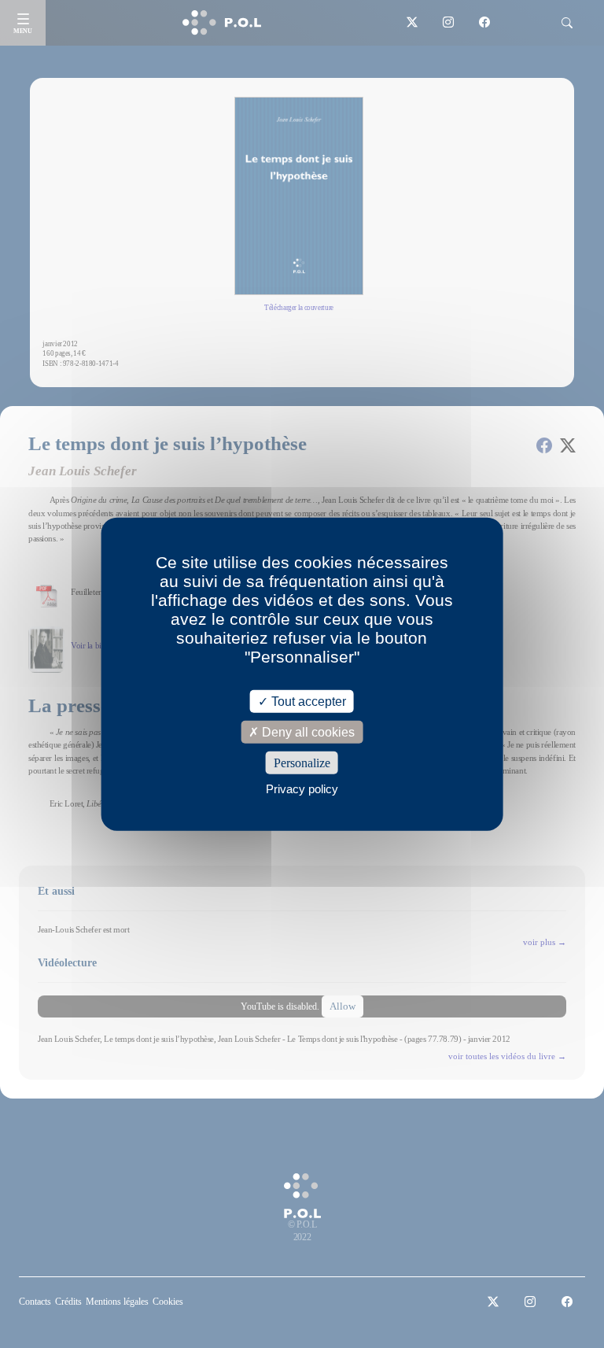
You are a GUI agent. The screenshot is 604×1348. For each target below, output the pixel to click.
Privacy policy (302, 789)
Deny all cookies (307, 731)
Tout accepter (307, 700)
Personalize (302, 763)
